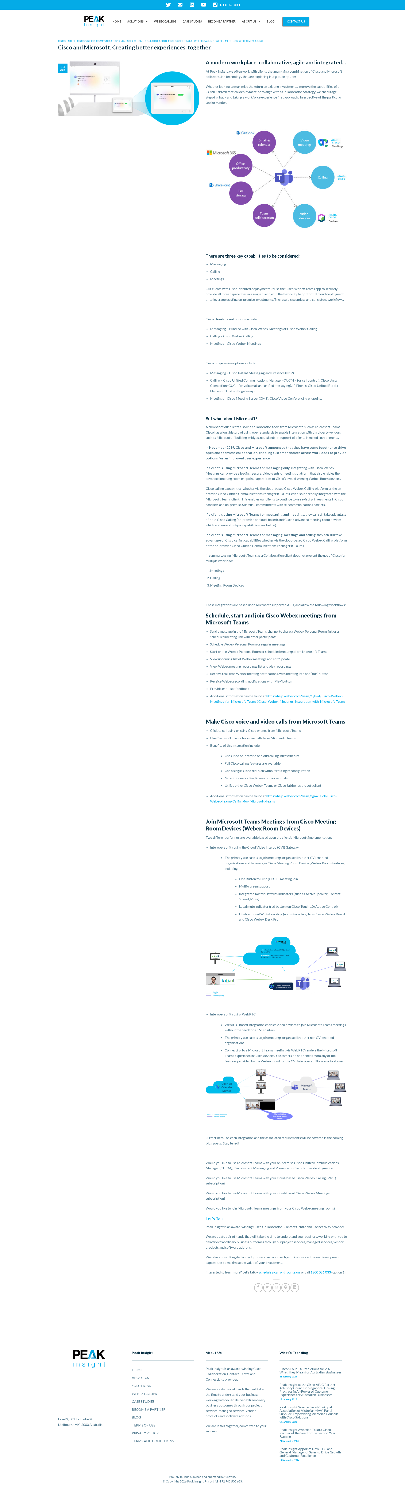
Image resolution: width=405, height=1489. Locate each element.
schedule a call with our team (279, 1272)
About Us (249, 21)
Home (116, 21)
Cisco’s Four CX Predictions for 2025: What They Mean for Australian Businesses (310, 1370)
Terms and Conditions (153, 1441)
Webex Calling (165, 21)
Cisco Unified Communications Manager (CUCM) (110, 41)
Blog (270, 21)
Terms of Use (143, 1425)
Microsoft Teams (180, 41)
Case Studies (192, 21)
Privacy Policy (145, 1433)
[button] (137, 21)
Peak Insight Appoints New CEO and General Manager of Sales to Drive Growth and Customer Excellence (310, 1452)
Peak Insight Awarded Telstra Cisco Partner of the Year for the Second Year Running (307, 1433)
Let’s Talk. (215, 1218)
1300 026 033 (320, 1272)
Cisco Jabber (67, 41)
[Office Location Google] (89, 1395)
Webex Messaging (251, 41)
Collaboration (156, 41)
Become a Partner (222, 21)
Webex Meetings (227, 41)
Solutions (135, 21)
